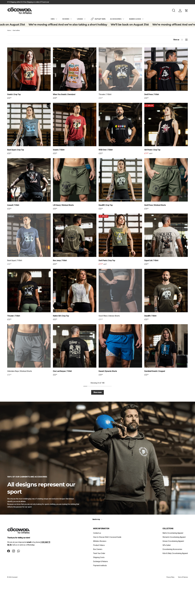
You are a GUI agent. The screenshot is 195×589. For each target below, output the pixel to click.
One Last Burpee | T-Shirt (62, 371)
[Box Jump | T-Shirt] (74, 235)
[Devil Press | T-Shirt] (166, 69)
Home (9, 30)
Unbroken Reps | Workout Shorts (19, 371)
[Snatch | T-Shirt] (74, 124)
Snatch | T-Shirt (58, 150)
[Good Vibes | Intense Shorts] (120, 290)
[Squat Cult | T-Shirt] (166, 235)
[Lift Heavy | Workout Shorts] (74, 180)
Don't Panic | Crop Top (107, 260)
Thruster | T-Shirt (105, 94)
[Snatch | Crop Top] (29, 69)
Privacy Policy (170, 577)
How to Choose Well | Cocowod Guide (107, 537)
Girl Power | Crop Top (152, 150)
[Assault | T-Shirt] (29, 180)
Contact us (97, 533)
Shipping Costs (98, 557)
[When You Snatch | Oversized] (74, 69)
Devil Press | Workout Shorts (155, 205)
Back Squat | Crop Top (15, 150)
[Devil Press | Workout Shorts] (166, 180)
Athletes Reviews (99, 541)
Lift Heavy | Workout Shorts (63, 205)
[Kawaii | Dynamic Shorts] (120, 346)
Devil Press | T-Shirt (151, 94)
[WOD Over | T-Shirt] (120, 124)
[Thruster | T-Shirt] (120, 69)
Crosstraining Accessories (172, 549)
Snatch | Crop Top (14, 94)
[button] (186, 10)
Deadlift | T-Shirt (150, 316)
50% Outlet (166, 545)
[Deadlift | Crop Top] (120, 180)
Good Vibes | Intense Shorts (109, 316)
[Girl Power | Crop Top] (166, 124)
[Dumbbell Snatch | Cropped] (166, 346)
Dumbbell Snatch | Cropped (154, 371)
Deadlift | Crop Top (106, 205)
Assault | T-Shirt (13, 205)
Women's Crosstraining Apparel (174, 537)
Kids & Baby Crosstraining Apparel (175, 553)
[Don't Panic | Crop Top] (120, 235)
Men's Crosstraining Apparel (172, 533)
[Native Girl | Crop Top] (74, 290)
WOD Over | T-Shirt (106, 150)
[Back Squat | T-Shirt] (29, 235)
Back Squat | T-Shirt (14, 260)
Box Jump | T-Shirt (60, 260)
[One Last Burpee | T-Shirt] (74, 346)
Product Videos (99, 545)
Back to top (96, 519)
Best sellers (16, 30)
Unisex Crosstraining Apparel (173, 541)
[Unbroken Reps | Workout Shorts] (29, 346)
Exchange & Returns (100, 561)
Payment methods (100, 565)
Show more (97, 392)
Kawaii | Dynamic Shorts (108, 371)
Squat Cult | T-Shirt (151, 260)
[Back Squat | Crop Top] (29, 124)
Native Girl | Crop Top (61, 316)
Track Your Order (99, 553)
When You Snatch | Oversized (64, 94)
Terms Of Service (183, 577)
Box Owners (97, 549)
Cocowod (14, 577)
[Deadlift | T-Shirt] (166, 290)
